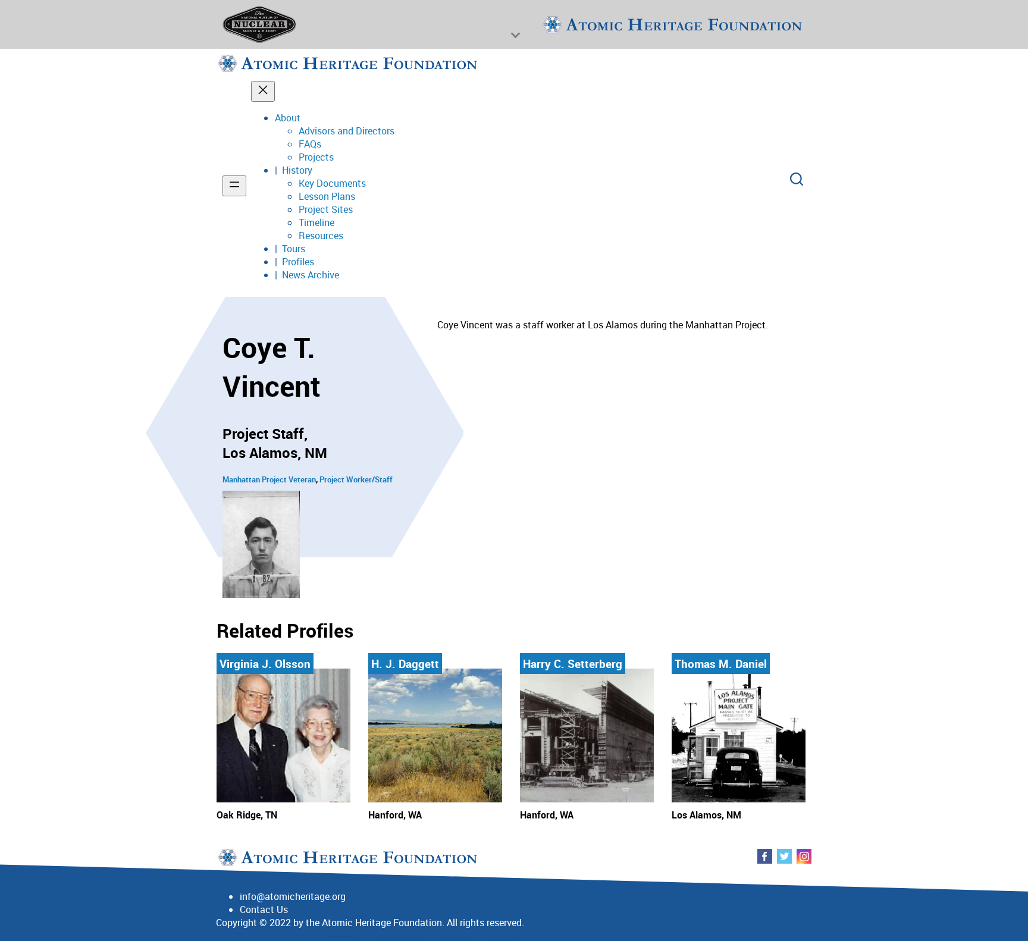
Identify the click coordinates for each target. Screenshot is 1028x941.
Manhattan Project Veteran (269, 479)
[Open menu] (234, 185)
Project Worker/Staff (356, 479)
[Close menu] (263, 91)
